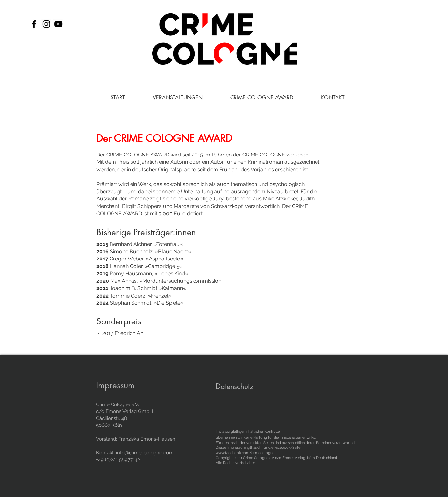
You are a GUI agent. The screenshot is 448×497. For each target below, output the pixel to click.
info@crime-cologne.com (144, 453)
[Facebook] (34, 24)
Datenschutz (234, 386)
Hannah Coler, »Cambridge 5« (139, 266)
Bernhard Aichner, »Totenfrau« (139, 244)
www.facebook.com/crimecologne (245, 453)
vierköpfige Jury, (205, 199)
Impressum (115, 385)
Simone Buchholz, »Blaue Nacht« (143, 251)
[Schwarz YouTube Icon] (58, 24)
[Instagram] (46, 24)
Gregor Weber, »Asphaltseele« (139, 259)
